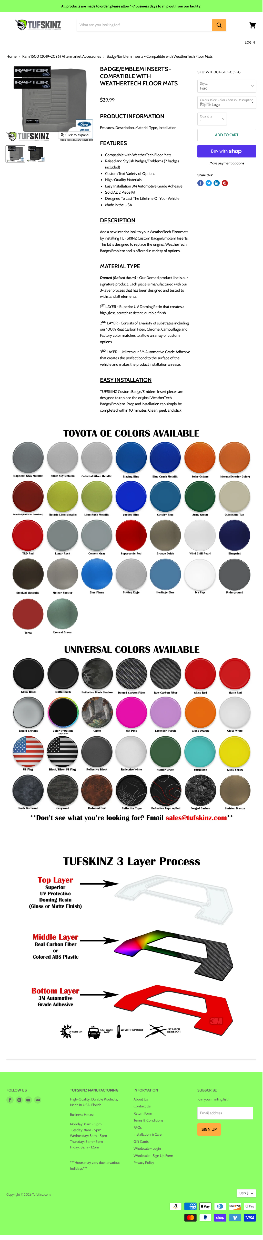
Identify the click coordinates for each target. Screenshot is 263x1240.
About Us (141, 1099)
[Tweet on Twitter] (209, 183)
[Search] (219, 25)
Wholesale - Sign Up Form (153, 1155)
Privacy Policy (144, 1162)
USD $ (243, 1193)
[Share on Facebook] (200, 183)
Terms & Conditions (148, 1120)
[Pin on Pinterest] (225, 183)
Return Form (143, 1113)
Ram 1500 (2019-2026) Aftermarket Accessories (61, 56)
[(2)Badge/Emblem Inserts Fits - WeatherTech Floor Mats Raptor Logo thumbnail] (15, 154)
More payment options (226, 163)
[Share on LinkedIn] (217, 183)
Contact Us (142, 1106)
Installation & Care (147, 1134)
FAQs (138, 1127)
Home (11, 56)
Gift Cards (141, 1141)
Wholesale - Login (147, 1148)
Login (250, 42)
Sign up (209, 1129)
